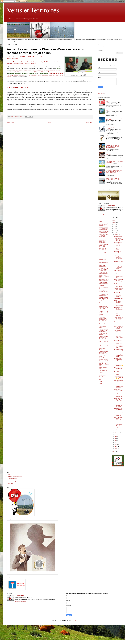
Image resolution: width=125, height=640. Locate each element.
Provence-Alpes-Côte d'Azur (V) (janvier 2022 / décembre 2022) (104, 269)
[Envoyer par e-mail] (26, 117)
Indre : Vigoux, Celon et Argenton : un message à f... (118, 327)
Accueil (49, 122)
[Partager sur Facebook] (31, 117)
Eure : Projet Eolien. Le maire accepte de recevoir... (118, 368)
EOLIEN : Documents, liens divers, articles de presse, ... (103, 313)
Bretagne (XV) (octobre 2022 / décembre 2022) (104, 232)
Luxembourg (101, 285)
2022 (114, 222)
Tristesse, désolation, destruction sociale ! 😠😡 (118, 377)
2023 (114, 220)
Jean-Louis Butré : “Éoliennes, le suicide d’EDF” (118, 332)
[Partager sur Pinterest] (32, 117)
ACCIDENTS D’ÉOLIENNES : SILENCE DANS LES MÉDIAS (113, 179)
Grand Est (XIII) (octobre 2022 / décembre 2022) (102, 241)
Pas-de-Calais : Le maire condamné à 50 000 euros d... (118, 285)
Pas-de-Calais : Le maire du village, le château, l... (118, 410)
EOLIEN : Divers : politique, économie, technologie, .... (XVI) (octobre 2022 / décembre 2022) (103, 307)
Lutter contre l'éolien (103, 370)
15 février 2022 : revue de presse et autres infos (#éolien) (114, 161)
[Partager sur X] (29, 117)
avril (116, 442)
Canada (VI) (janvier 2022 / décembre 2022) (103, 283)
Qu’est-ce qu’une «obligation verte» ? (118, 323)
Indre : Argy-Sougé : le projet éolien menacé (118, 267)
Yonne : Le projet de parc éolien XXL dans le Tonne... (118, 318)
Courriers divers (102, 357)
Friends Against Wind (12, 478)
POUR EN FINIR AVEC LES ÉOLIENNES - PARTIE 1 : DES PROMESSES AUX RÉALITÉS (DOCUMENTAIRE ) (112, 145)
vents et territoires (111, 205)
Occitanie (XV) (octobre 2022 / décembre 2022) (104, 261)
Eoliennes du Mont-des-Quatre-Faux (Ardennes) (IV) (118, 360)
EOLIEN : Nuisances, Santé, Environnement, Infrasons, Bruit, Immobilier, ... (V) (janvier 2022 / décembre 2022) (104, 300)
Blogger (76, 620)
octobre (116, 430)
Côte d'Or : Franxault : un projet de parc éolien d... (118, 276)
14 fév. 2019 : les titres (110, 136)
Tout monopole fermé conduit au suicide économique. (118, 386)
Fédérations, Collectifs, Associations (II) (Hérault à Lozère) (103, 343)
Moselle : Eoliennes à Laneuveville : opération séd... (118, 342)
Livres (100, 383)
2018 (114, 230)
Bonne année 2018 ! (118, 236)
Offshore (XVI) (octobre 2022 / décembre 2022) (104, 273)
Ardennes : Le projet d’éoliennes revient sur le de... (118, 355)
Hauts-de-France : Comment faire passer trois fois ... (118, 395)
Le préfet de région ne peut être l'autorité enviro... (118, 346)
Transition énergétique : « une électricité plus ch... (118, 289)
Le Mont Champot (11, 480)
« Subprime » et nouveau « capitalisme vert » (118, 272)
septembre (117, 432)
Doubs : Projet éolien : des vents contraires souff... (118, 280)
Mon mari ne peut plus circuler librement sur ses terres (114, 127)
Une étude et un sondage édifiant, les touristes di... (118, 424)
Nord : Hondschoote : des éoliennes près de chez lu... (118, 382)
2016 (114, 451)
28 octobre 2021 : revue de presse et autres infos (114, 100)
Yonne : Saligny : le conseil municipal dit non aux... (118, 239)
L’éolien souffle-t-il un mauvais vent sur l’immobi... (118, 405)
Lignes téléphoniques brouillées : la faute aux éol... (118, 373)
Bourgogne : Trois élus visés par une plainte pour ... (118, 314)
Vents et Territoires (33, 9)
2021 (114, 224)
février (116, 446)
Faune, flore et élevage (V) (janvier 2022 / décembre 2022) (103, 330)
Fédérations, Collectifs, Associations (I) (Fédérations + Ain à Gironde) (103, 338)
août (116, 434)
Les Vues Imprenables (12, 481)
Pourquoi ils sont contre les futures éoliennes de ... (118, 253)
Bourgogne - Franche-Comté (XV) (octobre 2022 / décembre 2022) (103, 228)
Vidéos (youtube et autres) (103, 368)
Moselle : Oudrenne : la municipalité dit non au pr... (118, 244)
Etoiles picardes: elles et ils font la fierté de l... (118, 351)
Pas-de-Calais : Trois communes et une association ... (118, 263)
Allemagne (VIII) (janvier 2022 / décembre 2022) (104, 276)
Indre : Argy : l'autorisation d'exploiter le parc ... (118, 257)
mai (115, 440)
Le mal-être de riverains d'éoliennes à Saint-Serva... (117, 294)
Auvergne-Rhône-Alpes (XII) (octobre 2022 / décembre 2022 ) (104, 224)
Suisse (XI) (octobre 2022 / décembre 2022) (103, 290)
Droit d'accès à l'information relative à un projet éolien (114, 153)
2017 (114, 232)
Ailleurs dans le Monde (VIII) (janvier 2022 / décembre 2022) (104, 294)
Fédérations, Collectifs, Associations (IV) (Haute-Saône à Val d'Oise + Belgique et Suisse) (103, 353)
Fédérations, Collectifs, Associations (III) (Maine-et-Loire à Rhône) (103, 347)
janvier (116, 448)
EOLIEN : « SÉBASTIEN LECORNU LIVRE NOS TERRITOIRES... (118, 303)
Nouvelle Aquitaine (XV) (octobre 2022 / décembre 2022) (103, 258)
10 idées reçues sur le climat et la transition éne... (118, 414)
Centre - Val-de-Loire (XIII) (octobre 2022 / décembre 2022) (103, 235)
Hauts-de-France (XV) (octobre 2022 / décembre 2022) (103, 245)
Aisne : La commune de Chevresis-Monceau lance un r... (118, 336)
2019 (114, 228)
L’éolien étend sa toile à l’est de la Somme (118, 248)
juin (115, 438)
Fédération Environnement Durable (15, 476)
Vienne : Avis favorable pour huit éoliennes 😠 (118, 364)
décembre (117, 234)
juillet (116, 436)
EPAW (9, 474)
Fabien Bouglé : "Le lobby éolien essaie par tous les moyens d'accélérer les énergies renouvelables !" (114, 171)
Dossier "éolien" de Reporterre (103, 334)
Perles (100, 379)
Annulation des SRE (118, 298)
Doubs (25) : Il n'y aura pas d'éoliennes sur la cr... (118, 308)
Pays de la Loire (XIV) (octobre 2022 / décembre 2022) (103, 265)
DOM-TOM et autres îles (103, 287)
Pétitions (101, 372)
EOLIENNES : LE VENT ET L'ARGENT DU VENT (118, 400)
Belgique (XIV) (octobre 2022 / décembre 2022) (104, 280)
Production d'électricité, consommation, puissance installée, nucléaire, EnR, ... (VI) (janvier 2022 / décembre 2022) (104, 319)
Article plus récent (11, 122)
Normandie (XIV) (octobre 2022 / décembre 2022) (102, 254)
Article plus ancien (88, 122)
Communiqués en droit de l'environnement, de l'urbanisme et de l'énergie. (103, 325)
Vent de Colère (11, 483)
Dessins (100, 381)
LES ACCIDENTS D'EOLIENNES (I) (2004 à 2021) (114, 118)
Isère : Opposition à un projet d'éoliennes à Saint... (118, 419)
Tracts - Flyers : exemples (102, 377)
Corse (100, 238)
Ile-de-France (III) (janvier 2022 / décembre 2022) (104, 250)
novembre (117, 428)
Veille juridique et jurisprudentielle (102, 374)
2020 (114, 226)
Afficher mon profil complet (103, 214)
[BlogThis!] (27, 117)
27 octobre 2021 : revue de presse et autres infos (114, 109)
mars (116, 444)
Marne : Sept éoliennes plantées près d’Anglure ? (118, 391)
